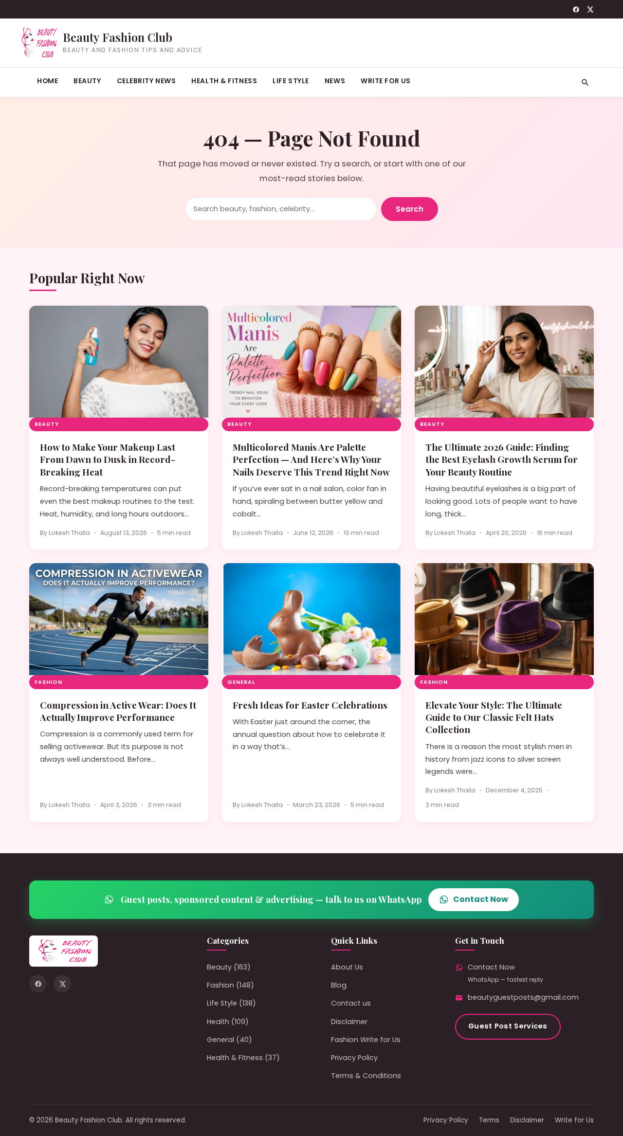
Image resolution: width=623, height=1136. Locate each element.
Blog (339, 985)
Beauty (87, 81)
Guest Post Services (508, 1026)
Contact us (351, 1003)
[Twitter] (590, 9)
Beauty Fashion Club (117, 37)
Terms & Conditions (366, 1076)
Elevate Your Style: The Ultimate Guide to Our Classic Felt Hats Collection (493, 717)
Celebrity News (146, 81)
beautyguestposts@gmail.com (523, 997)
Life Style (291, 81)
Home (47, 81)
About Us (347, 967)
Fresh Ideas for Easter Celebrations (310, 705)
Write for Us (386, 81)
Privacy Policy (354, 1058)
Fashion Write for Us (366, 1039)
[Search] (585, 82)
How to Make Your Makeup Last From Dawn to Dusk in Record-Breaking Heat (107, 459)
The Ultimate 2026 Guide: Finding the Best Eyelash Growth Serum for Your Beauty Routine (501, 459)
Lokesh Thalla (69, 533)
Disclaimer (349, 1021)
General (241, 682)
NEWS (335, 81)
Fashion (48, 682)
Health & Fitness (224, 81)
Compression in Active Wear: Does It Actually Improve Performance (118, 711)
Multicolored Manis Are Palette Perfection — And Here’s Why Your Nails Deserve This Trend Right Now (311, 459)
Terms (489, 1120)
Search (409, 209)
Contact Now (480, 899)
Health (218, 1021)
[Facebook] (576, 9)
